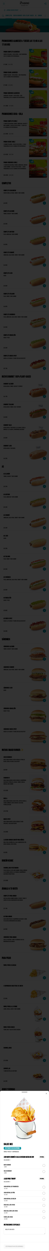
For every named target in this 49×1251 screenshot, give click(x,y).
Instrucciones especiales (12, 1225)
